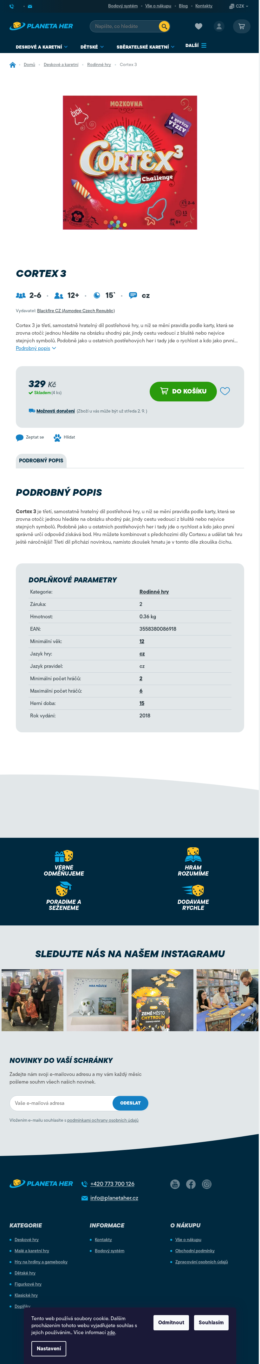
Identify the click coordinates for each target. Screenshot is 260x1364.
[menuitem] (42, 47)
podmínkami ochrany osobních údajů (103, 1120)
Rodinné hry (154, 592)
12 (142, 641)
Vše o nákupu (158, 6)
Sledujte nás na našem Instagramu (130, 954)
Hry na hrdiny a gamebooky (41, 1262)
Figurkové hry (28, 1284)
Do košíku (189, 391)
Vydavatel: (65, 310)
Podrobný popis (33, 348)
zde (111, 1332)
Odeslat (130, 1103)
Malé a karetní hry (32, 1250)
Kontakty (203, 6)
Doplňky (22, 1306)
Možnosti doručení (55, 411)
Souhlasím (211, 1323)
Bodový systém (123, 6)
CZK (240, 6)
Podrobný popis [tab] (41, 461)
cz (142, 654)
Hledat (164, 26)
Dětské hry (25, 1273)
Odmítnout (171, 1323)
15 (142, 703)
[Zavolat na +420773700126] (17, 6)
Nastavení (49, 1349)
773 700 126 (112, 1184)
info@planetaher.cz (114, 1198)
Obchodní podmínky (195, 1250)
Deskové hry (27, 1239)
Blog (183, 6)
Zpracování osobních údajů (201, 1262)
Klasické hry (26, 1295)
